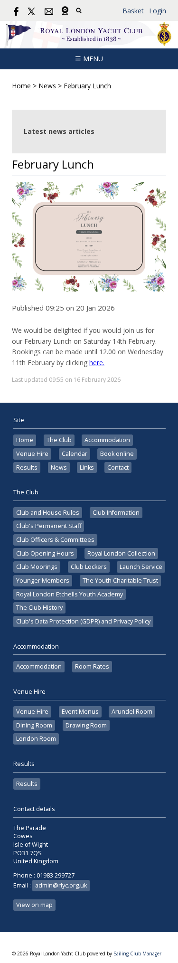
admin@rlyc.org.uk (61, 885)
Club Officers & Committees (55, 540)
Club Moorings (36, 567)
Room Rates (92, 666)
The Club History (39, 608)
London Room (36, 739)
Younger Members (42, 580)
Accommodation (107, 440)
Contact (118, 467)
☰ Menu (89, 58)
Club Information (116, 513)
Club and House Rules (47, 513)
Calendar (74, 454)
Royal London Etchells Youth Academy (69, 594)
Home (21, 85)
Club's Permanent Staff (48, 526)
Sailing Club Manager (137, 953)
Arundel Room (132, 712)
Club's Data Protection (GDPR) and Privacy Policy (83, 621)
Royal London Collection (121, 553)
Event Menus (80, 712)
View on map (34, 905)
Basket (133, 10)
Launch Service (141, 567)
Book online (117, 454)
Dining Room (34, 725)
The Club (59, 440)
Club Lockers (89, 567)
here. (96, 362)
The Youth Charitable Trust (120, 580)
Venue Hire (32, 454)
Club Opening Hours (45, 553)
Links (87, 467)
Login (157, 10)
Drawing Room (86, 725)
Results (26, 467)
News (47, 85)
